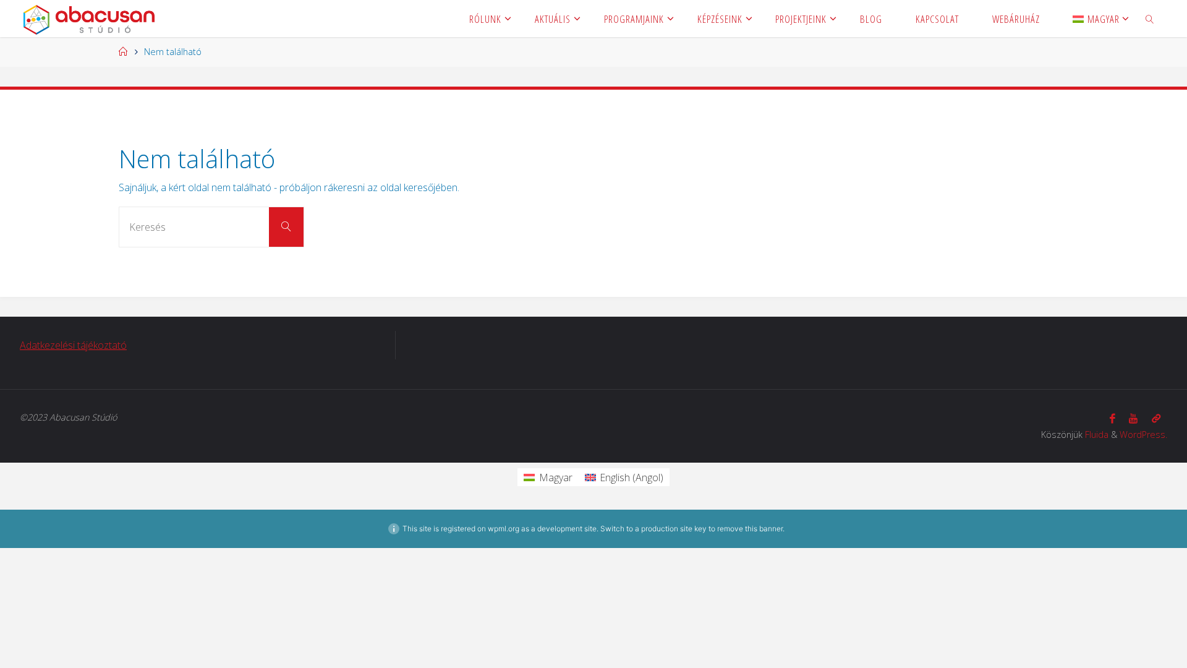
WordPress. (1143, 434)
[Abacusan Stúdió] (88, 18)
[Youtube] (1133, 418)
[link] (1149, 18)
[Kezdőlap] (123, 52)
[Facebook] (1112, 418)
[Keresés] (286, 227)
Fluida (1096, 434)
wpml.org (503, 528)
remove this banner (750, 528)
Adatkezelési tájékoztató (73, 345)
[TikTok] (1156, 418)
